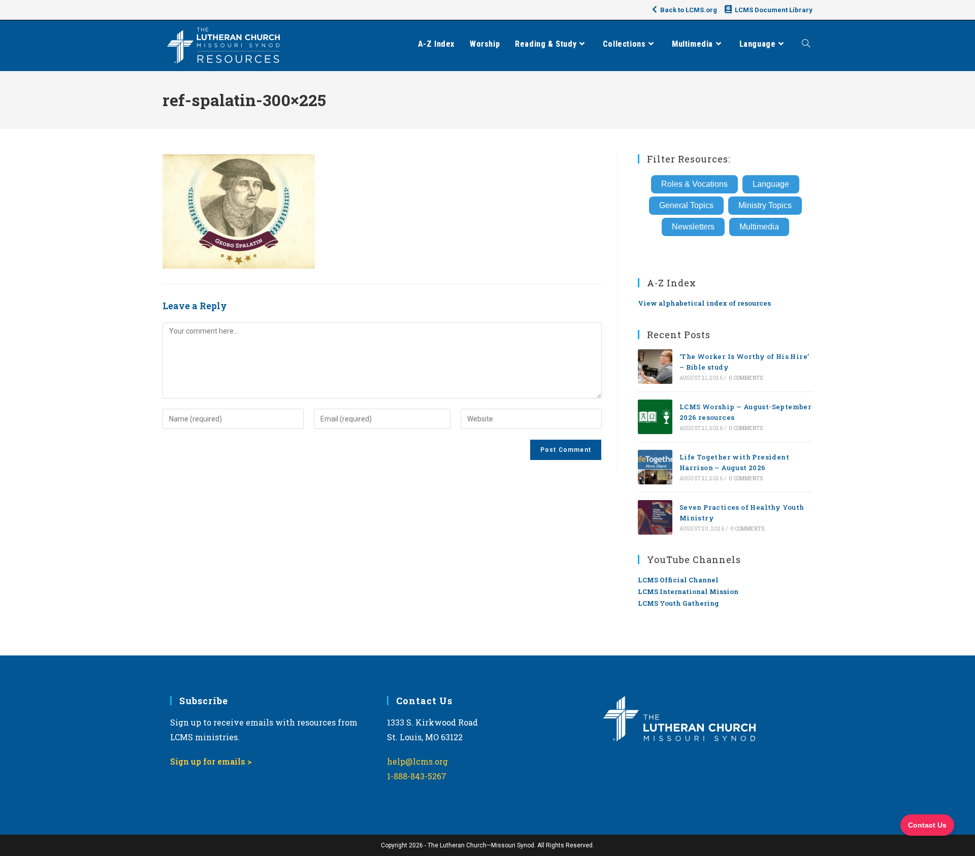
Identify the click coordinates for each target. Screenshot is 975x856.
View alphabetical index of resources (704, 303)
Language (771, 184)
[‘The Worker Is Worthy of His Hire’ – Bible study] (655, 366)
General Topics (686, 205)
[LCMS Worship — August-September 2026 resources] (655, 417)
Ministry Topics (765, 205)
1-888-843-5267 (416, 776)
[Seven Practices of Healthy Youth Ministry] (655, 517)
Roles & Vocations (694, 184)
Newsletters (693, 226)
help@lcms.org (417, 761)
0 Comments (746, 378)
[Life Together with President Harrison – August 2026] (655, 467)
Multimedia (759, 226)
